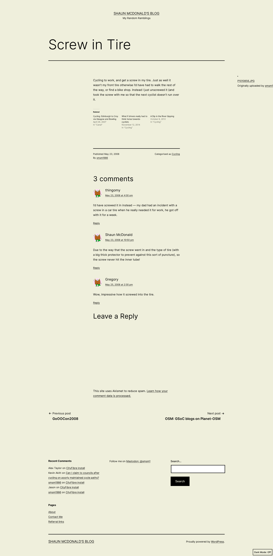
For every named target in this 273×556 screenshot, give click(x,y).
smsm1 (269, 85)
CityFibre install (75, 468)
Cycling (176, 154)
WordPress (217, 541)
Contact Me (55, 516)
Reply (96, 223)
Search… (176, 461)
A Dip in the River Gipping (162, 116)
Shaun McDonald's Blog (136, 13)
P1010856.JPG (246, 80)
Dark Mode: (260, 552)
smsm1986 (102, 157)
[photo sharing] (237, 76)
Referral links (56, 521)
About (52, 511)
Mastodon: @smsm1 (138, 461)
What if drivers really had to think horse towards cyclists (134, 119)
